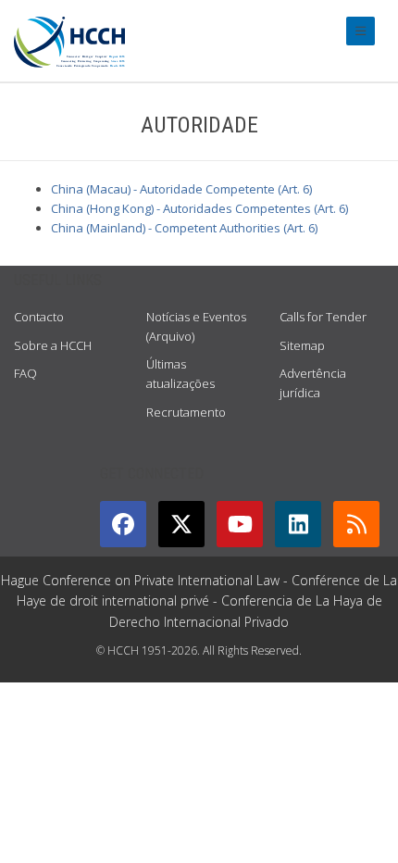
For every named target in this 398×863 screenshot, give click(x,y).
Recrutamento (186, 412)
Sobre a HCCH (53, 345)
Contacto (39, 316)
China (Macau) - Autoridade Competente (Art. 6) (181, 189)
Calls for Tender (323, 316)
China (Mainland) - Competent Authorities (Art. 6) (184, 227)
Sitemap (302, 345)
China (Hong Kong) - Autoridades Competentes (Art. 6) (199, 208)
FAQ (25, 373)
